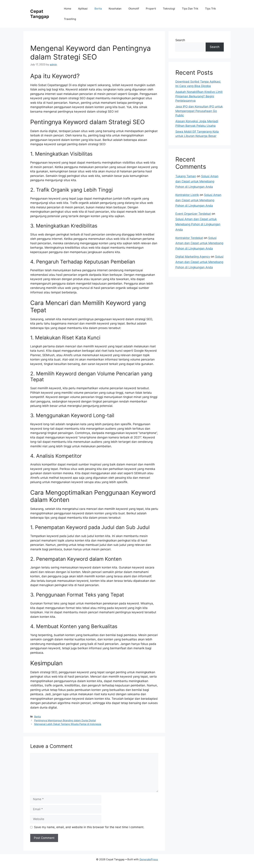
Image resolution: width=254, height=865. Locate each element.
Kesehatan (115, 8)
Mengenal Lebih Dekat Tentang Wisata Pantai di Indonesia (67, 724)
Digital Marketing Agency (192, 256)
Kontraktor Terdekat (189, 238)
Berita (98, 8)
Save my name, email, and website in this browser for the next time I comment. (89, 827)
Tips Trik (210, 8)
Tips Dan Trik (190, 8)
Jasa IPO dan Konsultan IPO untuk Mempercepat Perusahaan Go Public (199, 111)
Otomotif (133, 8)
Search (180, 40)
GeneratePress (148, 859)
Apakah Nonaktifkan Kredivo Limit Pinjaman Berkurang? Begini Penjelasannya (199, 96)
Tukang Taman (185, 176)
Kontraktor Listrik (187, 195)
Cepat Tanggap (39, 14)
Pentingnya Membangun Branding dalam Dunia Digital (65, 720)
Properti (151, 8)
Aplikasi (83, 8)
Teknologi (169, 8)
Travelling (70, 19)
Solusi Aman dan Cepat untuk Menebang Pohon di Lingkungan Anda (196, 181)
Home (67, 8)
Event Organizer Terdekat (193, 213)
